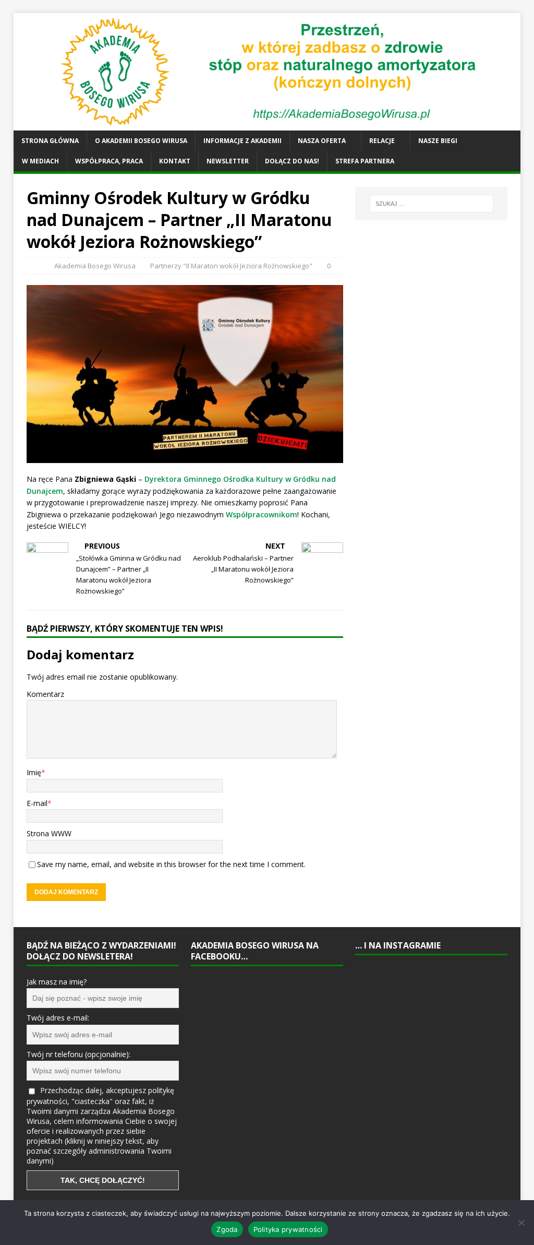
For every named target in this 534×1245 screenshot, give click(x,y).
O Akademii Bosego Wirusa (141, 140)
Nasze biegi (437, 140)
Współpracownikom (261, 514)
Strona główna (50, 140)
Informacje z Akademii (242, 140)
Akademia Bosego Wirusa (95, 265)
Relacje (382, 140)
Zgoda (226, 1229)
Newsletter (228, 161)
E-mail (37, 803)
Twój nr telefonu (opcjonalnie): (78, 1054)
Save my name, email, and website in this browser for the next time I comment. (171, 864)
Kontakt (174, 161)
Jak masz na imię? (57, 982)
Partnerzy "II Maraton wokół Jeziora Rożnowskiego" (231, 265)
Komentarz (45, 694)
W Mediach (40, 161)
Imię (34, 772)
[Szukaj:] (431, 203)
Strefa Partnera (364, 161)
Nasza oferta (322, 140)
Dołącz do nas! (292, 161)
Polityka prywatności (288, 1229)
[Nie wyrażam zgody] (521, 1222)
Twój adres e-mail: (58, 1018)
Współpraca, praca (109, 161)
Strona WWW (49, 833)
